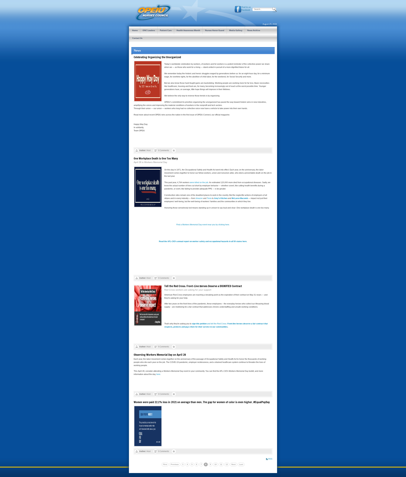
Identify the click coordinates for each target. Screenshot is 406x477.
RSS (270, 459)
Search (274, 9)
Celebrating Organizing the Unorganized (157, 57)
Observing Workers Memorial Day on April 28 (160, 355)
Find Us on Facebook (246, 8)
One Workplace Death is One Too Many (156, 158)
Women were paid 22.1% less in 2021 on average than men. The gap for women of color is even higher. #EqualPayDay (202, 402)
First (165, 464)
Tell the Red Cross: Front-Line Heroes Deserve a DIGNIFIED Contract (203, 286)
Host (149, 150)
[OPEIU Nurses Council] (153, 12)
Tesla (209, 198)
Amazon (199, 198)
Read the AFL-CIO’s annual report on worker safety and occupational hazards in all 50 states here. (203, 241)
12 (227, 464)
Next (233, 464)
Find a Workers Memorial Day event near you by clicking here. (203, 225)
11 (221, 464)
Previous (175, 464)
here (158, 374)
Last (241, 464)
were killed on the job (199, 182)
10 (215, 464)
